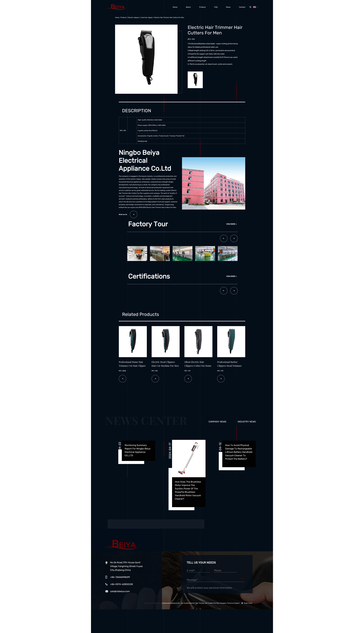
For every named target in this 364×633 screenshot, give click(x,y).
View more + (231, 224)
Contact (242, 7)
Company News (217, 421)
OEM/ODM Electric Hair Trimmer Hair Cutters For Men (157, 207)
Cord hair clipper (147, 17)
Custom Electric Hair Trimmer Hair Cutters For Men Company (205, 603)
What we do (123, 214)
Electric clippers (133, 17)
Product (202, 7)
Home (175, 7)
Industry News (247, 421)
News (228, 7)
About (188, 7)
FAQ (216, 7)
